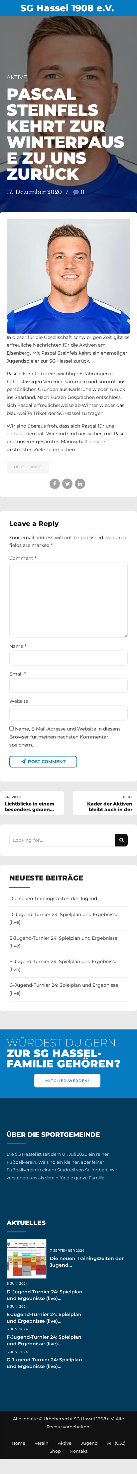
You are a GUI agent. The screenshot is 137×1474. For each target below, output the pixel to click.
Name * (17, 646)
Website (18, 701)
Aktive (17, 77)
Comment (22, 558)
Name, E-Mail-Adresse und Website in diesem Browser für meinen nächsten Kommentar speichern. (64, 737)
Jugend (89, 1443)
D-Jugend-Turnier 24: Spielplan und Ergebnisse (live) (63, 918)
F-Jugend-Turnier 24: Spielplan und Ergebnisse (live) (63, 965)
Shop (55, 1451)
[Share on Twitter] (67, 484)
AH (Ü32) (116, 1443)
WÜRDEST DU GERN (63, 1053)
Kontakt (78, 1451)
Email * (17, 674)
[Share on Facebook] (55, 484)
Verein (42, 1443)
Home (18, 1443)
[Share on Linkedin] (80, 484)
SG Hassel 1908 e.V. (67, 8)
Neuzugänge (28, 467)
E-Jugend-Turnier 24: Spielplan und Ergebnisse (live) (63, 942)
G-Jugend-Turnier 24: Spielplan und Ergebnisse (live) (63, 989)
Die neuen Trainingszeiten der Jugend (53, 898)
